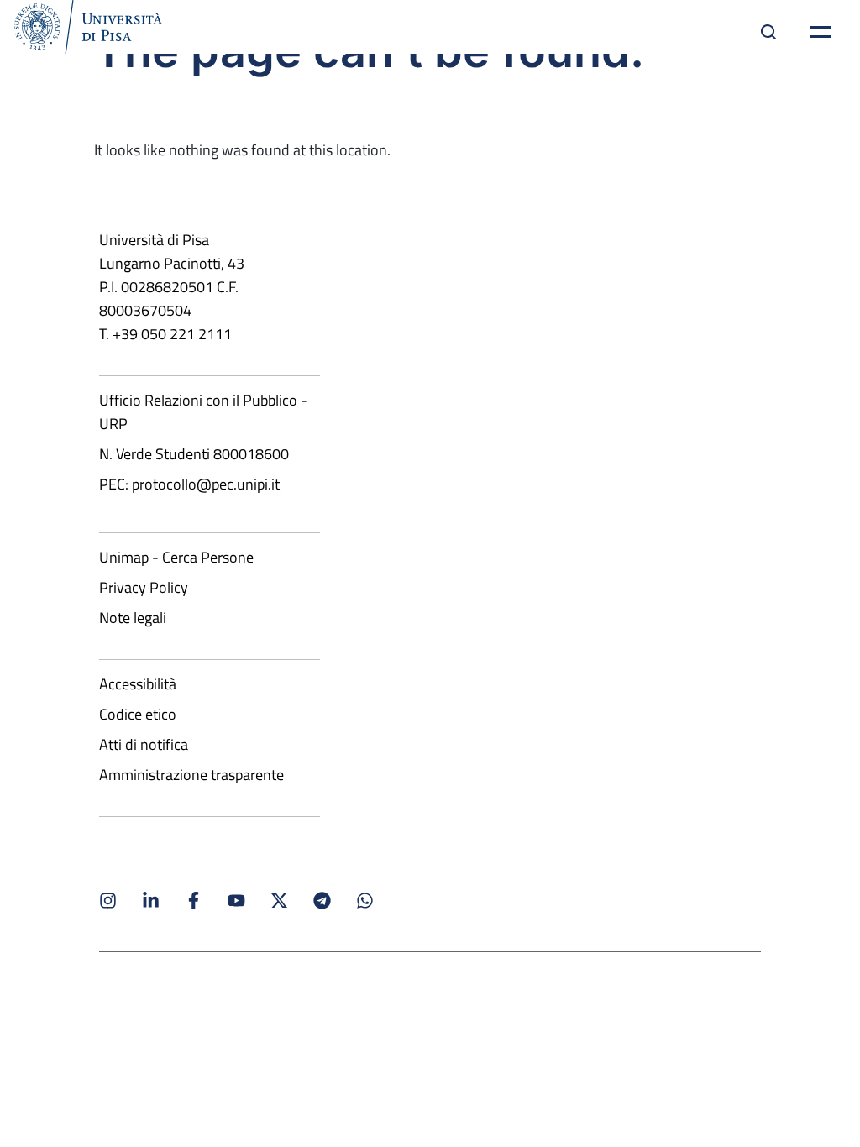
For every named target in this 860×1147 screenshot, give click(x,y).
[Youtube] (236, 900)
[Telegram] (322, 900)
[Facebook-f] (193, 900)
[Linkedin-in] (151, 900)
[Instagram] (108, 900)
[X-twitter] (279, 900)
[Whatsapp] (365, 900)
